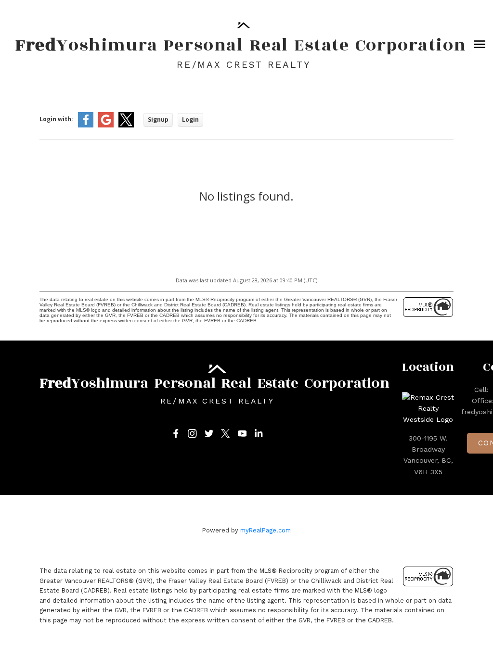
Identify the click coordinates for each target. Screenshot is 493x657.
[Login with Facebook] (85, 125)
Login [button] (190, 119)
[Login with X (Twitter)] (126, 125)
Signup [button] (158, 119)
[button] (176, 433)
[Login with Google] (106, 125)
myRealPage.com (265, 530)
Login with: (56, 119)
